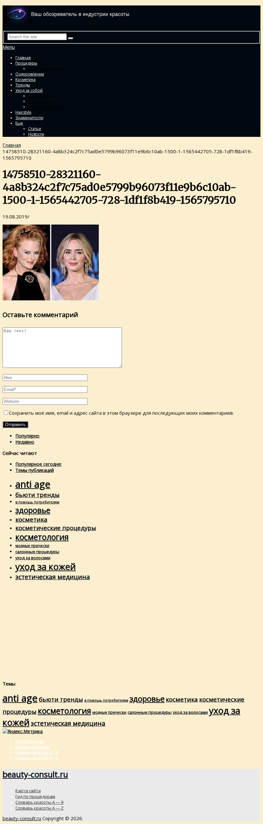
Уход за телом (41, 101)
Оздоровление (29, 74)
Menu (9, 47)
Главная (23, 57)
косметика (31, 519)
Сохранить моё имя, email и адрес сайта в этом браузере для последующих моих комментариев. (121, 413)
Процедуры (26, 63)
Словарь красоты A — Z (39, 808)
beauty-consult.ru (35, 774)
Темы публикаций (34, 470)
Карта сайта (28, 790)
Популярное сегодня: (38, 464)
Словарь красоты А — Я (39, 802)
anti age (32, 484)
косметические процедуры (55, 528)
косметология (42, 537)
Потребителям (29, 741)
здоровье (32, 510)
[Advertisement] (131, 631)
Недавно (24, 442)
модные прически (32, 545)
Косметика (25, 79)
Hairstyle (23, 112)
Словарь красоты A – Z (36, 758)
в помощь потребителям (37, 502)
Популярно (27, 436)
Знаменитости (29, 117)
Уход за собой (29, 90)
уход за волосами (32, 558)
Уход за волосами (45, 107)
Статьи (34, 128)
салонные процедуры (37, 551)
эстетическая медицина (52, 576)
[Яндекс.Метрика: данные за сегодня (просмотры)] (23, 731)
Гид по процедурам (46, 68)
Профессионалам (32, 747)
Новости (36, 134)
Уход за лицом (42, 96)
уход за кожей (45, 566)
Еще (19, 123)
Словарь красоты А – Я (36, 752)
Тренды (22, 85)
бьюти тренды (37, 495)
